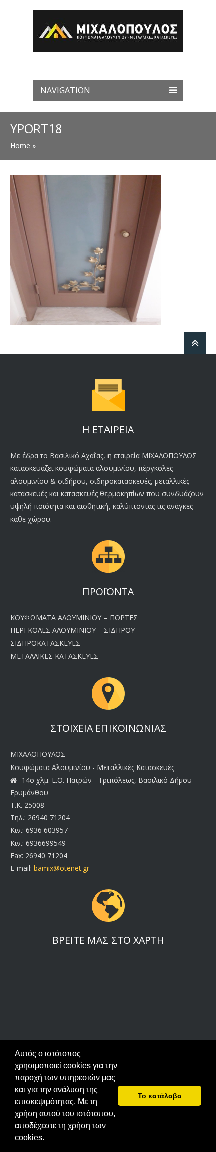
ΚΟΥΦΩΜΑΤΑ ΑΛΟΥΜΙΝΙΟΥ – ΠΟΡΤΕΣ (74, 617)
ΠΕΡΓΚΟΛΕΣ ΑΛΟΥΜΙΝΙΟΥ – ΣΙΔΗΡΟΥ (72, 630)
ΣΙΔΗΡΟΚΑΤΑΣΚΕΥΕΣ (45, 643)
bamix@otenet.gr (61, 868)
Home (20, 145)
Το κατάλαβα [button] (160, 1096)
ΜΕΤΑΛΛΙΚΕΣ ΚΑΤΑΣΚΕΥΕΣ (54, 656)
